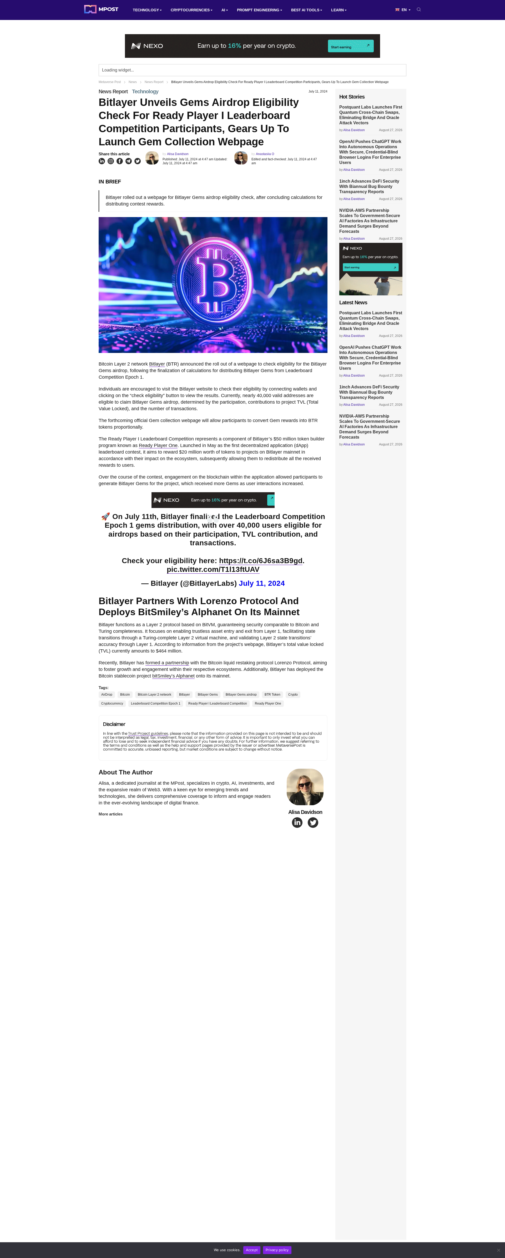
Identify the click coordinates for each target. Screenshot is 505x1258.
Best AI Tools (305, 10)
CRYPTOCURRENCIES (190, 10)
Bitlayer (157, 364)
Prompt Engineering (258, 10)
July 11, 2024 (262, 583)
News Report (113, 91)
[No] (498, 1250)
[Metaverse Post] (101, 10)
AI (223, 10)
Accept (252, 1250)
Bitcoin (125, 694)
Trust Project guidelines (148, 733)
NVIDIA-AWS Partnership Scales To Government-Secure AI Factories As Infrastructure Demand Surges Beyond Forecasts (369, 221)
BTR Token (272, 694)
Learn (337, 10)
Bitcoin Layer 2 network (154, 694)
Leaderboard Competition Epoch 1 (155, 703)
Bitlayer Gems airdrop (241, 694)
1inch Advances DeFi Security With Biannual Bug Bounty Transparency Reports (369, 186)
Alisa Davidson (178, 154)
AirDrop (106, 694)
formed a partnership (167, 662)
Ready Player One (158, 445)
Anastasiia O (265, 154)
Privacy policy (277, 1250)
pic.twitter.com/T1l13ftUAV (213, 569)
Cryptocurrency (112, 703)
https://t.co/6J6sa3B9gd (260, 561)
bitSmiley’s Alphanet (173, 676)
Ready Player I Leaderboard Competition (217, 703)
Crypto (293, 694)
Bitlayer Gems (208, 694)
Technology (146, 10)
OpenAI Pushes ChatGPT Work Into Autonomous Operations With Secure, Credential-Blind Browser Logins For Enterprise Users (370, 152)
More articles (111, 814)
